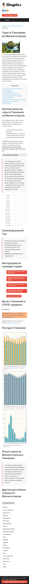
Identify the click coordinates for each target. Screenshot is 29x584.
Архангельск (6, 512)
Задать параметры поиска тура (14, 581)
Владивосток (7, 518)
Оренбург (6, 539)
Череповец (6, 561)
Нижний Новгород (8, 531)
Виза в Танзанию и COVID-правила (12, 96)
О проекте (7, 579)
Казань (5, 526)
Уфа (4, 553)
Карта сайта (13, 579)
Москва (5, 507)
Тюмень (5, 550)
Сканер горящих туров (10, 15)
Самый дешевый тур (8, 92)
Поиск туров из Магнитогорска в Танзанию (14, 99)
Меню (7, 20)
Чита (4, 564)
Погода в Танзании (8, 97)
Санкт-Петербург (8, 510)
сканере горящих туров (13, 323)
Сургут (5, 545)
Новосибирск (7, 534)
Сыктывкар (6, 548)
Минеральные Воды (9, 529)
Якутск (5, 566)
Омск (4, 537)
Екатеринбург (7, 523)
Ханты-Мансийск (8, 556)
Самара (5, 542)
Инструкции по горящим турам (11, 94)
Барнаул (5, 515)
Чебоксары (6, 558)
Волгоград (6, 521)
